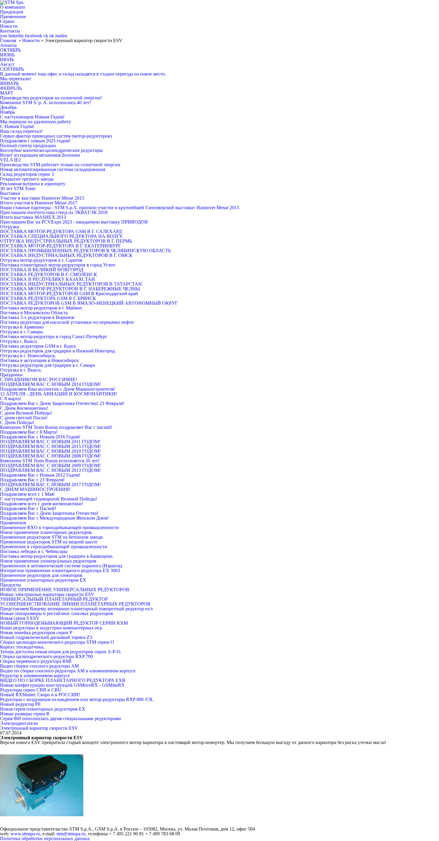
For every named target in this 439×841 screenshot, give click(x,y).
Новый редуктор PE (20, 704)
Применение (13, 16)
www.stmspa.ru (25, 833)
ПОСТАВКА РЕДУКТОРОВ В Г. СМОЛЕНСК (48, 274)
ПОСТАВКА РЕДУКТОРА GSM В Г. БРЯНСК (48, 298)
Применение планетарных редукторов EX (43, 580)
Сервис (7, 21)
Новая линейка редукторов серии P (36, 632)
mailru (61, 35)
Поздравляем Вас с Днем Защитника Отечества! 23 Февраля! (62, 403)
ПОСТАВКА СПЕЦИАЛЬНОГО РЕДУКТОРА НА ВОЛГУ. (61, 236)
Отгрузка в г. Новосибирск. (28, 355)
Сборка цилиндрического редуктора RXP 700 (46, 656)
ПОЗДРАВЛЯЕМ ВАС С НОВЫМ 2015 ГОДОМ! (50, 446)
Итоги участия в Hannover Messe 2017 (38, 202)
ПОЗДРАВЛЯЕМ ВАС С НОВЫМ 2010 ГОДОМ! (50, 451)
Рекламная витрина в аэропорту (32, 183)
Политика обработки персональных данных (45, 838)
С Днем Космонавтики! (24, 408)
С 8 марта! (10, 398)
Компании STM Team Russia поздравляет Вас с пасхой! (56, 427)
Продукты (10, 584)
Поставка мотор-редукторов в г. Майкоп (41, 307)
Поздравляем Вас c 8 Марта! (29, 432)
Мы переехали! (15, 78)
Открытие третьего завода (26, 178)
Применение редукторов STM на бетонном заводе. (52, 537)
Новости (9, 26)
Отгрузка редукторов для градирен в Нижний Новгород (57, 350)
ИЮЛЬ (7, 59)
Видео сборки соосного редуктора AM (39, 666)
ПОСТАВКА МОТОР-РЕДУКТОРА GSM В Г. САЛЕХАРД (61, 231)
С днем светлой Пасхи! (23, 417)
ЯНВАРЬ (9, 83)
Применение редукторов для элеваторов (41, 575)
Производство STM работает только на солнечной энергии (60, 164)
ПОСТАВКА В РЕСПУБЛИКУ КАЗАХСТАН (47, 279)
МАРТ (6, 93)
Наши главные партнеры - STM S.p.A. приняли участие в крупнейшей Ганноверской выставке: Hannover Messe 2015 (119, 207)
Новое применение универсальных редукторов (48, 560)
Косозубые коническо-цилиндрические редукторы (51, 150)
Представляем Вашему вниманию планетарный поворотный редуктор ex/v (76, 608)
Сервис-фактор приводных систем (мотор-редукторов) (56, 135)
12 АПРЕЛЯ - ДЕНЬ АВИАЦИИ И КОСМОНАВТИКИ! (58, 393)
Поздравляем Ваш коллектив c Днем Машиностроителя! (57, 389)
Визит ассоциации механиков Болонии (40, 155)
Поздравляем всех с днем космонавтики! (41, 503)
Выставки (10, 193)
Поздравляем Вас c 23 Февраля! (32, 479)
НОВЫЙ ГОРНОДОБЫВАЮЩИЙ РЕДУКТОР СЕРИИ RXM (64, 623)
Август (7, 64)
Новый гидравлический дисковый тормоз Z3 (46, 637)
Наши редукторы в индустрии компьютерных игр (51, 627)
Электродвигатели (19, 723)
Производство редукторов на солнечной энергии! (51, 97)
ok (51, 35)
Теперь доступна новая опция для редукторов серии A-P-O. (61, 651)
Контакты (10, 30)
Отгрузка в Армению (22, 326)
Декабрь (8, 107)
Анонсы (8, 45)
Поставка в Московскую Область (34, 312)
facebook (33, 35)
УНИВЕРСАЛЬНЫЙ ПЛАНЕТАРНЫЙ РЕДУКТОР (54, 599)
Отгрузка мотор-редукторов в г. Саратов (41, 260)
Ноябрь (7, 112)
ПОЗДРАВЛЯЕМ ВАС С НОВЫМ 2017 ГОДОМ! (50, 484)
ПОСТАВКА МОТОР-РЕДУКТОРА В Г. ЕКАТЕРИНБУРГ (60, 245)
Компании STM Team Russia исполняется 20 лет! (49, 460)
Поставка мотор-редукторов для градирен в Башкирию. (56, 556)
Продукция (11, 11)
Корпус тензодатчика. (22, 646)
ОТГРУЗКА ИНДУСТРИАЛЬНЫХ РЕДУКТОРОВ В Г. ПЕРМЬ (66, 241)
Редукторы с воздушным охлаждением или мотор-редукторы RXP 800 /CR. (77, 699)
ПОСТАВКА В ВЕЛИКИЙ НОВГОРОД (41, 269)
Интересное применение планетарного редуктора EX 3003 (60, 570)
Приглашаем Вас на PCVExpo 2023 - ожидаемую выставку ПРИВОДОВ (74, 221)
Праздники (11, 374)
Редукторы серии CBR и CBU (31, 689)
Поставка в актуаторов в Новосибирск (39, 360)
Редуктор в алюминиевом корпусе (35, 675)
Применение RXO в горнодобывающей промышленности (59, 527)
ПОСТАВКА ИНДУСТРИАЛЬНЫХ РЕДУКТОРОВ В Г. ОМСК (66, 255)
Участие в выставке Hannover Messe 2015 (42, 198)
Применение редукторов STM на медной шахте (48, 541)
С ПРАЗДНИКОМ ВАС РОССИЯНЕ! (38, 379)
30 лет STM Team (17, 188)
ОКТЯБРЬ (10, 50)
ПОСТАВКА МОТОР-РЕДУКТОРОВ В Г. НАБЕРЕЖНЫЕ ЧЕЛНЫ (70, 288)
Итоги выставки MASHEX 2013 (33, 217)
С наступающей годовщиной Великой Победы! (48, 498)
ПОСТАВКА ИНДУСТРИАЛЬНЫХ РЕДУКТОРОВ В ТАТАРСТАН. (71, 284)
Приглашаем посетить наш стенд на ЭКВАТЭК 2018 (54, 212)
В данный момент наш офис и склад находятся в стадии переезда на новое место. (83, 73)
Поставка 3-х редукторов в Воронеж (37, 317)
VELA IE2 (10, 159)
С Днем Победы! (17, 422)
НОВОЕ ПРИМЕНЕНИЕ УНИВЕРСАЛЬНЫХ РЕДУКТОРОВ (64, 589)
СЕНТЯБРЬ (12, 69)
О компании (12, 7)
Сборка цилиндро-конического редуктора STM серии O (57, 642)
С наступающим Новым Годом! (32, 116)
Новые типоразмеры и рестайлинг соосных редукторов (56, 613)
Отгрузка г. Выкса (18, 341)
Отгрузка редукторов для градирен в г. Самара (47, 365)
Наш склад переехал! (21, 131)
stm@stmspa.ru (70, 833)
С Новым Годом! (17, 126)
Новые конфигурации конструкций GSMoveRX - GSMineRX (62, 685)
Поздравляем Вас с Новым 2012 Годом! (40, 475)
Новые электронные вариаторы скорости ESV (47, 594)
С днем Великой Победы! (26, 412)
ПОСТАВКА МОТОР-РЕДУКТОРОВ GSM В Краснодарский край (69, 293)
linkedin (16, 35)
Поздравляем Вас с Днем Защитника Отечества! (49, 513)
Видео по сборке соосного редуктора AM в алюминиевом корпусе (68, 670)
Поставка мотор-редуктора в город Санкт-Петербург (54, 336)
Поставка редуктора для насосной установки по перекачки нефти (67, 322)
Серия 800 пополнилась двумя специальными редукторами (60, 718)
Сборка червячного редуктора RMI (35, 661)
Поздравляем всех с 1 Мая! (27, 494)
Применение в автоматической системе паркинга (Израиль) (61, 565)
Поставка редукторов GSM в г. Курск (38, 346)
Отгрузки (9, 226)
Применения (13, 522)
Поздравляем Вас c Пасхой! (28, 508)
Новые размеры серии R (25, 713)
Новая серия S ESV (19, 618)
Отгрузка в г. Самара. (22, 331)
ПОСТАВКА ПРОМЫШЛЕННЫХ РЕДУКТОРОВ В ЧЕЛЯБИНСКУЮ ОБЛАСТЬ (85, 250)
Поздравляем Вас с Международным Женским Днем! (54, 517)
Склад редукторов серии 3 (27, 174)
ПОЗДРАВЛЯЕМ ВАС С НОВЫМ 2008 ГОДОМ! (50, 455)
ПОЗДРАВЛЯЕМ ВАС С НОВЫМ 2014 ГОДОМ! (50, 384)
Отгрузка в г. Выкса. (21, 369)
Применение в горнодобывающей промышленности (53, 546)
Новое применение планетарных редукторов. (46, 532)
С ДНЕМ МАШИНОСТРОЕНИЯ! (35, 489)
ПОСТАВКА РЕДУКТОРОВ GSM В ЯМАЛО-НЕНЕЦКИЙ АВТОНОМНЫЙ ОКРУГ (89, 303)
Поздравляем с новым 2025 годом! (35, 140)
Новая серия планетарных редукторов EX (42, 708)
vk (45, 35)
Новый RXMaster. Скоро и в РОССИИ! (40, 694)
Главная (8, 40)
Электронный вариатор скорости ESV (39, 728)
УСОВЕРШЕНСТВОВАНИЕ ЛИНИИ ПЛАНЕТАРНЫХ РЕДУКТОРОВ (75, 603)
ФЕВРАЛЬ (11, 88)
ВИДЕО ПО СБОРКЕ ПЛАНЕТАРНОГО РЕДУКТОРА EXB (62, 680)
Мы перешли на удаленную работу (35, 121)
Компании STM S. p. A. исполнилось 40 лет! (45, 102)
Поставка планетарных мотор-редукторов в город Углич (57, 264)
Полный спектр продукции (28, 145)
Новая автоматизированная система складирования (52, 169)
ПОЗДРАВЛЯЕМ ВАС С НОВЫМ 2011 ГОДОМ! (50, 441)
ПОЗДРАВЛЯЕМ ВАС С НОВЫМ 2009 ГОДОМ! (50, 465)
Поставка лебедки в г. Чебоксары (33, 551)
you (3, 35)
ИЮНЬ (7, 54)
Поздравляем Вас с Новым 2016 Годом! (40, 436)
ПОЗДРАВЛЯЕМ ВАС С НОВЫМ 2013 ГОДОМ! (50, 470)
